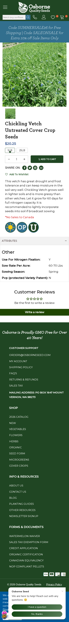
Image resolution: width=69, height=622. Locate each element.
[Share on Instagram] (35, 167)
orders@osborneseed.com (30, 355)
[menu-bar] (7, 7)
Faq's (13, 373)
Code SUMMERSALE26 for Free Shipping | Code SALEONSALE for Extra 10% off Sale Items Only (34, 33)
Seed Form (17, 453)
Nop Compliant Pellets (26, 566)
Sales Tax (16, 385)
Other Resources (22, 510)
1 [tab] (34, 102)
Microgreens (19, 459)
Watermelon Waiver (24, 536)
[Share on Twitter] (29, 167)
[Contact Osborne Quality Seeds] (34, 17)
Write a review (34, 312)
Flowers (15, 435)
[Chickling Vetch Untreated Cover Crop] (34, 74)
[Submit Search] (28, 17)
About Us (16, 485)
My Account (18, 361)
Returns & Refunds (23, 379)
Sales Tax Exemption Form (28, 542)
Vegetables (17, 429)
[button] (9, 159)
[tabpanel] (34, 74)
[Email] (41, 167)
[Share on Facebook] (24, 167)
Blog (13, 497)
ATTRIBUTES (9, 240)
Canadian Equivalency (26, 560)
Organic (15, 447)
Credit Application (23, 548)
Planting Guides (21, 503)
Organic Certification (26, 554)
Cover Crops (18, 465)
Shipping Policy (21, 367)
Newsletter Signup (23, 516)
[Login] (43, 17)
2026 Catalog (18, 416)
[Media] (61, 101)
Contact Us (17, 491)
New (12, 423)
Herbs (13, 441)
